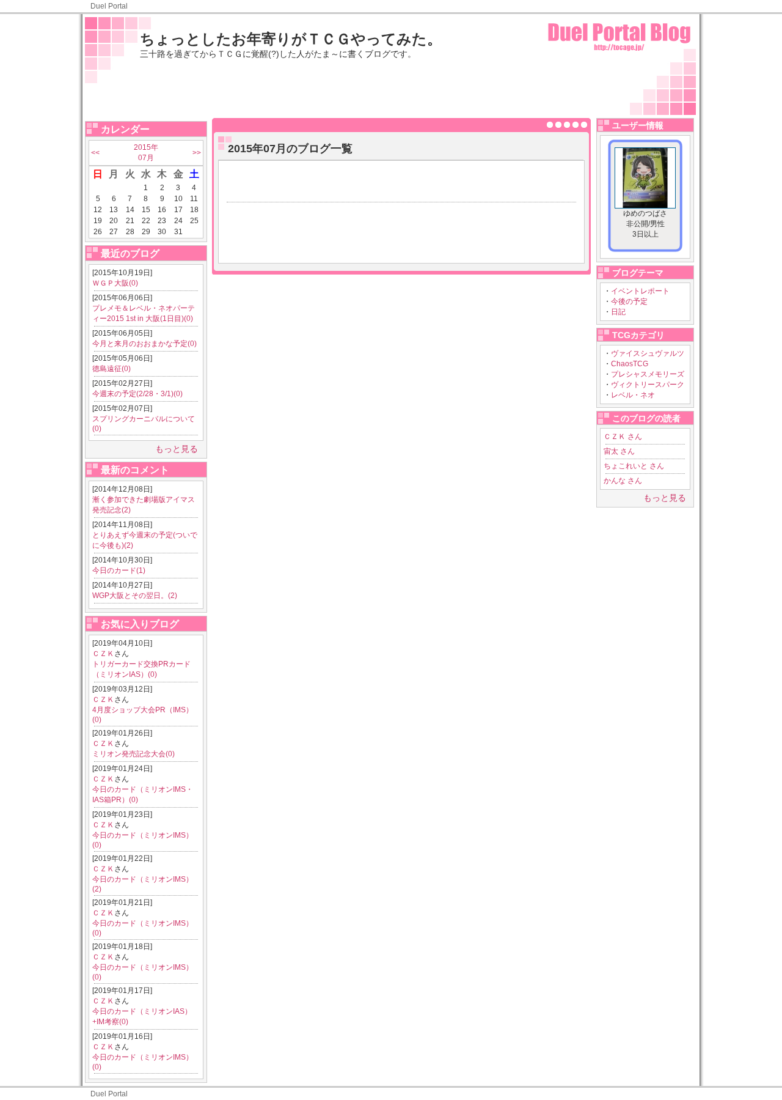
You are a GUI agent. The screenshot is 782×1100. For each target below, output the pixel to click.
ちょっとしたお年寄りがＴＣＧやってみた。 (291, 39)
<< (95, 153)
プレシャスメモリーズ (647, 374)
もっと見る (176, 449)
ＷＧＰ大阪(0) (115, 283)
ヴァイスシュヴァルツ (647, 353)
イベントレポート (640, 291)
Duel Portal (109, 6)
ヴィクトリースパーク (647, 384)
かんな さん (623, 480)
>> (196, 153)
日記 (618, 312)
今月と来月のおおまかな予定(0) (144, 343)
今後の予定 (629, 301)
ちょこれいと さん (634, 466)
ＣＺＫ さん (623, 436)
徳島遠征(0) (111, 368)
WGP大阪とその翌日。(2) (134, 595)
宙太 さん (619, 451)
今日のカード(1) (118, 570)
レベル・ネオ (633, 395)
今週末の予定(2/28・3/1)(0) (137, 393)
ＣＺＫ (103, 653)
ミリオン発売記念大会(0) (133, 754)
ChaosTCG (629, 364)
